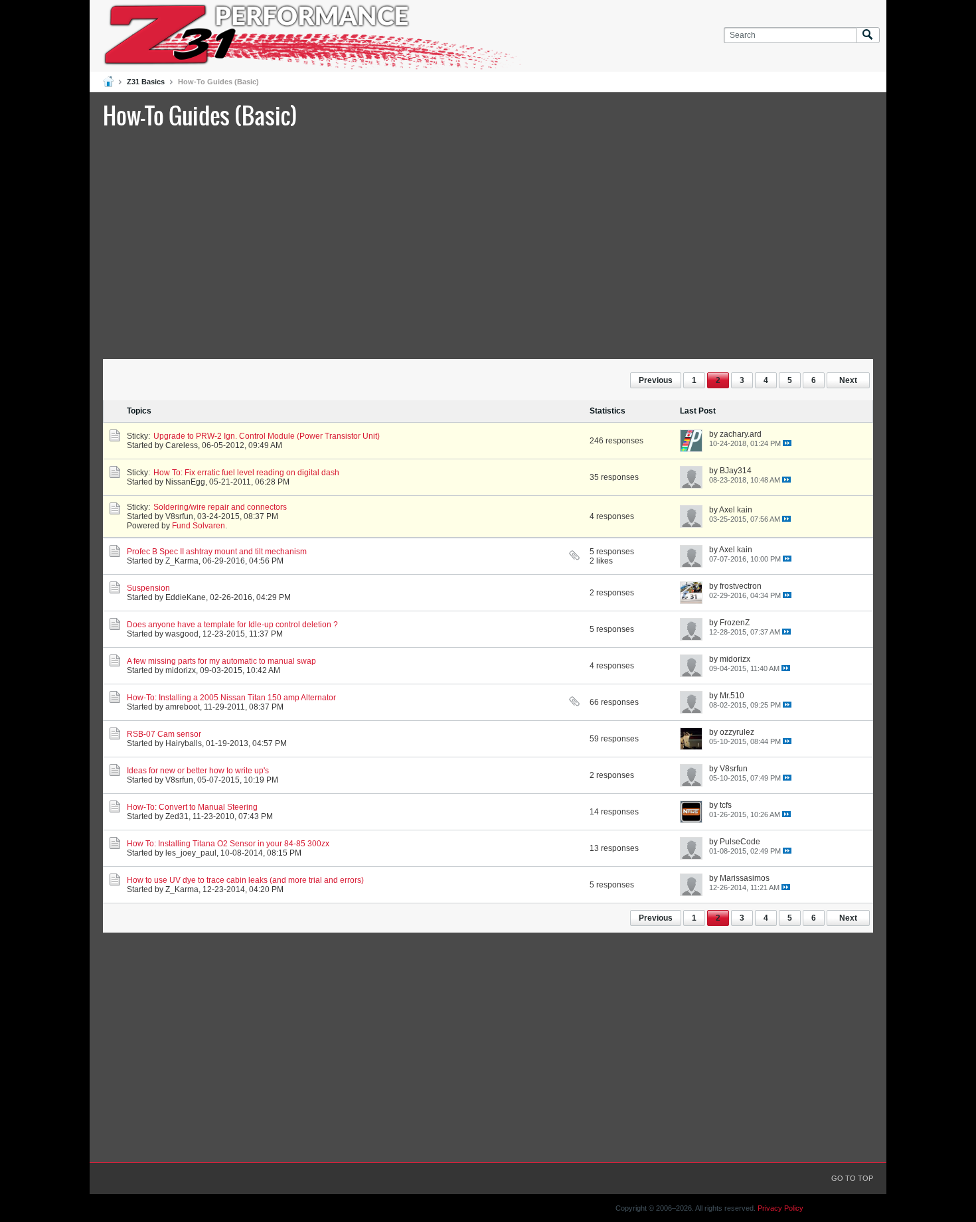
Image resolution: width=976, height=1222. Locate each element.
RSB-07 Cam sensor (164, 734)
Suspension (148, 588)
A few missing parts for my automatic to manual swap (221, 661)
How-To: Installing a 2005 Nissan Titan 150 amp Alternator (231, 697)
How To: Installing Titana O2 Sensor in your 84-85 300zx (228, 843)
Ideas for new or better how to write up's (198, 770)
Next (848, 380)
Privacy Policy (780, 1208)
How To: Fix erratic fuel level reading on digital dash (246, 472)
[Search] (868, 35)
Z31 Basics (146, 82)
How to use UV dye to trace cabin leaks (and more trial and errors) (245, 880)
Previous (656, 380)
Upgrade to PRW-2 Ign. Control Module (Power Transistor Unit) (266, 436)
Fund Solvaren (198, 525)
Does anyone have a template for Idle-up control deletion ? (232, 624)
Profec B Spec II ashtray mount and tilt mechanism (217, 551)
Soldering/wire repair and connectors (220, 507)
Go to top (852, 1178)
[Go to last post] (787, 443)
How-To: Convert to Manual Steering (192, 807)
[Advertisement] (488, 242)
